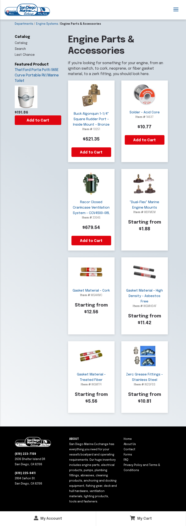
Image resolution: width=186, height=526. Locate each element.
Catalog (21, 43)
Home (128, 439)
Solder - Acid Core (145, 112)
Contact (129, 449)
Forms (128, 454)
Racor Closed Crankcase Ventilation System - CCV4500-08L (91, 207)
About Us (130, 444)
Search (20, 49)
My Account (50, 519)
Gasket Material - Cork (91, 290)
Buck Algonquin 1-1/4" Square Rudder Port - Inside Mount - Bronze (91, 119)
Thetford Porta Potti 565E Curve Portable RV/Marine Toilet (37, 75)
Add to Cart (38, 120)
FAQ (126, 460)
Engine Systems (47, 24)
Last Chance (25, 54)
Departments (24, 24)
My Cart (144, 519)
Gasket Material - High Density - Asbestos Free (144, 296)
